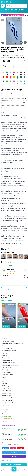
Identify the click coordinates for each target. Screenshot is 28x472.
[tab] (5, 249)
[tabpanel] (14, 271)
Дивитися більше (6, 300)
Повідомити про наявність (14, 464)
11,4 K (14, 448)
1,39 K (6, 448)
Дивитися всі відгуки (14, 289)
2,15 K (21, 448)
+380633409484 (23, 2)
